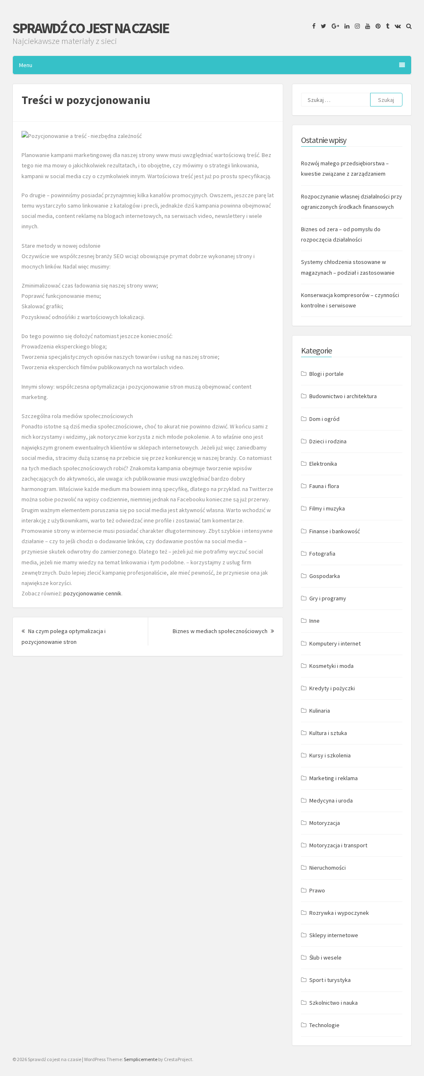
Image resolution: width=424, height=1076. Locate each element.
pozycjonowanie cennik (92, 593)
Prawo (317, 890)
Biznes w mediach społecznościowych (223, 631)
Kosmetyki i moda (331, 666)
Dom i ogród (324, 419)
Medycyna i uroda (331, 800)
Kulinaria (319, 710)
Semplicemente (140, 1059)
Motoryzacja (324, 823)
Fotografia (322, 553)
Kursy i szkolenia (330, 755)
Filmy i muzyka (327, 508)
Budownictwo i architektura (343, 396)
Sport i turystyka (330, 980)
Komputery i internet (335, 643)
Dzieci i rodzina (328, 441)
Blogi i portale (326, 373)
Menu (25, 65)
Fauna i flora (324, 486)
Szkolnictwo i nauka (333, 1002)
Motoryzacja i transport (338, 845)
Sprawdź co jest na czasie (90, 28)
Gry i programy (327, 598)
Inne (314, 620)
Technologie (324, 1025)
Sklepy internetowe (333, 935)
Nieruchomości (327, 867)
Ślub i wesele (325, 957)
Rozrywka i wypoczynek (339, 912)
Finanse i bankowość (334, 531)
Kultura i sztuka (328, 733)
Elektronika (323, 463)
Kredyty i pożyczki (332, 688)
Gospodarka (324, 576)
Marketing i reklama (333, 778)
